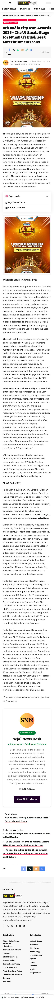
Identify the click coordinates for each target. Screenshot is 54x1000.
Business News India (37, 818)
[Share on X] (14, 49)
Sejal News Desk (19, 61)
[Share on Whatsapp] (18, 49)
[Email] (22, 49)
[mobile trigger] (5, 3)
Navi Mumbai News (15, 818)
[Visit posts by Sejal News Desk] (6, 63)
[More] (9, 54)
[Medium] (20, 926)
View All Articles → (27, 799)
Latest (32, 20)
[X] (7, 926)
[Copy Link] (27, 49)
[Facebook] (4, 926)
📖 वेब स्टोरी (40, 997)
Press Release (10, 22)
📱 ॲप (3, 997)
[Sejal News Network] (27, 3)
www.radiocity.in (39, 518)
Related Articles (16, 207)
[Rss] (24, 926)
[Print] (31, 49)
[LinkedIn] (16, 926)
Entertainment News (16, 821)
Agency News (10, 20)
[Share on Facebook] (9, 49)
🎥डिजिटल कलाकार (27, 997)
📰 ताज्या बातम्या (13, 997)
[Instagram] (12, 926)
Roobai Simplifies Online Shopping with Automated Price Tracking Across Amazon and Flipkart (25, 853)
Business (22, 20)
